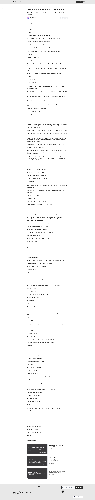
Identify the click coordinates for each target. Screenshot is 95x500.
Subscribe (80, 1)
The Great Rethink (30, 6)
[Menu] (84, 2)
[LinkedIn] (62, 491)
